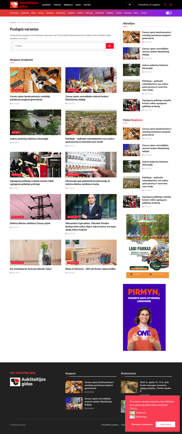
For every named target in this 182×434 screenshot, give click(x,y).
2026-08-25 (15, 104)
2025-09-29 (145, 395)
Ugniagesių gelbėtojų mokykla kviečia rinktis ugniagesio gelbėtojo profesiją (156, 103)
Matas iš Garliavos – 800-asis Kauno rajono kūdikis (90, 269)
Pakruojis (89, 13)
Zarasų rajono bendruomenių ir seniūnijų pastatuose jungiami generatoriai (156, 35)
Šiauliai (119, 13)
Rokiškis (109, 13)
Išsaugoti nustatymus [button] (142, 424)
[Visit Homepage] (24, 4)
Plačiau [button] (133, 408)
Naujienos (46, 5)
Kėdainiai (50, 13)
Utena (136, 13)
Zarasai (144, 13)
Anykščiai (25, 13)
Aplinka (16, 132)
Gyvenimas (73, 263)
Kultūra (87, 5)
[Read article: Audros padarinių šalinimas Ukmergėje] (35, 122)
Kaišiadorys (60, 13)
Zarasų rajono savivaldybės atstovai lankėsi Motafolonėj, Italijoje (156, 51)
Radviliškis (99, 13)
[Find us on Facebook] (165, 4)
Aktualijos (17, 90)
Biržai (33, 13)
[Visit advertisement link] (147, 246)
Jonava (41, 13)
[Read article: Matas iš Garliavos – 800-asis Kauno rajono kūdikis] (91, 252)
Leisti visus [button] (165, 424)
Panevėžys (14, 13)
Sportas (57, 5)
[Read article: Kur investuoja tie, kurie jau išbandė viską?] (35, 252)
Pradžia (13, 22)
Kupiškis (71, 13)
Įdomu (78, 5)
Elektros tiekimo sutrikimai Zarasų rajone (30, 223)
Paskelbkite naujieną (110, 425)
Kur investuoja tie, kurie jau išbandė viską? (31, 269)
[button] (132, 412)
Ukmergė (127, 13)
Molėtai (80, 13)
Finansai (72, 132)
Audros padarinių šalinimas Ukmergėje (29, 138)
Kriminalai (68, 5)
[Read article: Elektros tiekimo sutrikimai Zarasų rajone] (35, 207)
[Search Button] (171, 4)
